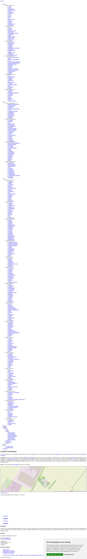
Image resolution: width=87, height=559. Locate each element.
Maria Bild (10, 401)
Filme (7, 429)
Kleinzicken (10, 227)
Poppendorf (10, 410)
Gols (9, 14)
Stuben (9, 281)
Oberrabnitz (10, 154)
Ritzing (9, 160)
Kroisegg (10, 230)
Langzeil (10, 338)
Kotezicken (10, 229)
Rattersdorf (10, 159)
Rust (9, 60)
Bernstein (10, 190)
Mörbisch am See (11, 52)
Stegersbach (10, 362)
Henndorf (10, 393)
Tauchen (10, 284)
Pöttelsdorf (10, 90)
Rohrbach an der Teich (12, 263)
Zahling (9, 424)
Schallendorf (10, 361)
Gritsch (9, 390)
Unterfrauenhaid (11, 170)
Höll (9, 215)
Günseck (10, 209)
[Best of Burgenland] (2, 1)
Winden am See (11, 38)
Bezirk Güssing (11, 438)
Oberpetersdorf (11, 152)
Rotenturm (10, 265)
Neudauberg (10, 345)
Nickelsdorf (10, 25)
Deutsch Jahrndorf (12, 10)
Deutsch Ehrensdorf (12, 308)
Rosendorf (10, 414)
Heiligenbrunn (11, 325)
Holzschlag (10, 214)
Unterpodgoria (11, 289)
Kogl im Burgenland (12, 128)
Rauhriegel (10, 258)
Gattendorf (10, 13)
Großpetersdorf (11, 208)
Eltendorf (10, 387)
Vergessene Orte (9, 441)
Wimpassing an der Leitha (13, 69)
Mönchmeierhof (11, 239)
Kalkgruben (10, 121)
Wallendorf (10, 420)
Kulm (9, 336)
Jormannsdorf (11, 217)
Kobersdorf (10, 127)
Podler (9, 255)
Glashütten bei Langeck (13, 111)
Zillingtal (10, 73)
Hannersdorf (10, 211)
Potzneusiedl (10, 31)
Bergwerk (10, 189)
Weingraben (10, 176)
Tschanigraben (11, 372)
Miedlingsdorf (11, 237)
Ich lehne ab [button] (59, 554)
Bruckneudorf (11, 9)
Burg (9, 192)
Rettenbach (10, 261)
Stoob (9, 167)
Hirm (9, 81)
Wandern (7, 443)
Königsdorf (10, 397)
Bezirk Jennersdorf (12, 439)
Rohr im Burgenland (12, 356)
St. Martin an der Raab (12, 416)
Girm (9, 110)
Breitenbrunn (10, 42)
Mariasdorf (10, 234)
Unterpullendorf (11, 174)
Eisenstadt (10, 44)
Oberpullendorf (11, 153)
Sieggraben (10, 95)
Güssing (9, 319)
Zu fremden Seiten (9, 447)
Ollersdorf (10, 350)
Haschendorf (10, 114)
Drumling (10, 196)
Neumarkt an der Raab (12, 407)
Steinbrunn (10, 66)
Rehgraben (10, 354)
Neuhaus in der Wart (12, 242)
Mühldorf (26, 457)
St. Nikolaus (10, 360)
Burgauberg (10, 306)
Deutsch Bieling (11, 307)
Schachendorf (11, 268)
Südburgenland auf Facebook (9, 551)
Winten (9, 377)
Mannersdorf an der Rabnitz (13, 143)
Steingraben (10, 364)
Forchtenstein (11, 80)
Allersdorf (10, 181)
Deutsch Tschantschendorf (13, 309)
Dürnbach (10, 197)
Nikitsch (10, 150)
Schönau (10, 271)
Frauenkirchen (11, 12)
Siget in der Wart (11, 275)
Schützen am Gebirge (12, 64)
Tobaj (9, 371)
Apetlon (9, 7)
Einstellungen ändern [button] (69, 554)
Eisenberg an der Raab (12, 386)
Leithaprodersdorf (11, 50)
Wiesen (9, 99)
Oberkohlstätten (11, 248)
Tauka (9, 417)
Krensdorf (10, 83)
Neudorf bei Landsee (12, 147)
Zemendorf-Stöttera (12, 100)
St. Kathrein (10, 279)
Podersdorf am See (12, 30)
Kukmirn (10, 335)
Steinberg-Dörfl (11, 166)
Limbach (10, 339)
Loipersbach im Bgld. (12, 84)
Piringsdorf (10, 157)
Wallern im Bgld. (11, 36)
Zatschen (32, 457)
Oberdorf (10, 246)
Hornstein (10, 46)
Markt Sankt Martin (12, 144)
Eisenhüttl (10, 312)
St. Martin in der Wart (12, 282)
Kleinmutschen (11, 123)
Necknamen (8, 440)
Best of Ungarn (6, 555)
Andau (9, 6)
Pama (9, 27)
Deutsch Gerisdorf (12, 105)
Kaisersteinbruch (11, 19)
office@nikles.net (6, 537)
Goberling (10, 204)
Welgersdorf (10, 296)
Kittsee (9, 20)
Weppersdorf (10, 177)
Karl (9, 122)
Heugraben (10, 327)
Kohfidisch (10, 228)
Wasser (4, 444)
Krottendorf (10, 333)
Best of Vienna (6, 549)
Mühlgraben (10, 405)
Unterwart (10, 291)
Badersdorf (10, 186)
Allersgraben (10, 182)
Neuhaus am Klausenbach (13, 406)
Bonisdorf (10, 381)
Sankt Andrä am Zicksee (13, 33)
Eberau (9, 310)
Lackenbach (10, 131)
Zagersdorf (10, 72)
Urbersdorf (10, 375)
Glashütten (10, 203)
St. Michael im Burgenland (13, 359)
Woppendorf (10, 300)
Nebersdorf (10, 145)
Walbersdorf (10, 98)
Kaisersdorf (10, 120)
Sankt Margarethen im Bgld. (14, 62)
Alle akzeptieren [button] (51, 554)
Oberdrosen (10, 408)
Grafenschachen (11, 205)
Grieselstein (10, 389)
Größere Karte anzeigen (5, 492)
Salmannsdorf (11, 162)
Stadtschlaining (11, 277)
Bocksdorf (10, 305)
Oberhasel (10, 247)
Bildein (9, 304)
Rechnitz (10, 259)
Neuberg (10, 344)
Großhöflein (10, 45)
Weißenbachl (10, 294)
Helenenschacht (11, 115)
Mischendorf (10, 238)
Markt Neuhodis (11, 236)
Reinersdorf (10, 355)
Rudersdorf (10, 415)
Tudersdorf (10, 374)
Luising (9, 341)
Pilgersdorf (10, 155)
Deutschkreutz (11, 106)
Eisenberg (10, 199)
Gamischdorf (10, 314)
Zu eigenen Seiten (9, 446)
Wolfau (9, 299)
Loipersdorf (10, 232)
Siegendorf (10, 65)
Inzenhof (10, 329)
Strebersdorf (10, 168)
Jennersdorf (10, 394)
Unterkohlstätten (11, 288)
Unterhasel (10, 286)
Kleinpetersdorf (11, 226)
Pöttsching (10, 91)
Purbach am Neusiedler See (13, 59)
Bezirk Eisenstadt (11, 433)
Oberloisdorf (10, 151)
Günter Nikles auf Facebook (8, 550)
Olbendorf (10, 348)
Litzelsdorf (10, 231)
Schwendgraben (11, 164)
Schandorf (10, 269)
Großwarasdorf (11, 113)
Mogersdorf (10, 403)
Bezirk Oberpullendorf (12, 436)
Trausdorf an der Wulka (13, 68)
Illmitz (9, 17)
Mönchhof (10, 21)
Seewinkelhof (11, 34)
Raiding (9, 158)
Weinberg (10, 293)
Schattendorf (10, 93)
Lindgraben (10, 138)
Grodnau (10, 206)
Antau (9, 75)
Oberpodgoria (11, 250)
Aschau (9, 185)
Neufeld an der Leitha (12, 54)
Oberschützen (11, 251)
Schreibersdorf (11, 274)
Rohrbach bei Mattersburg (13, 92)
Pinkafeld (10, 254)
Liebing (9, 137)
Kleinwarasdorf (11, 124)
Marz (9, 85)
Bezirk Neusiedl (11, 432)
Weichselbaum (11, 421)
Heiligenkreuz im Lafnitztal (13, 392)
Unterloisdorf (11, 172)
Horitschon (10, 118)
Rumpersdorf (10, 266)
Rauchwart (10, 353)
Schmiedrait (10, 270)
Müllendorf (10, 53)
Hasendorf (10, 324)
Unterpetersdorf (11, 173)
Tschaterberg (10, 285)
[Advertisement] (43, 505)
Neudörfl (10, 88)
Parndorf (10, 29)
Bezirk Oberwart (11, 437)
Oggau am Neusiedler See (13, 57)
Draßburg (10, 79)
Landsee (10, 134)
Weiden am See (11, 37)
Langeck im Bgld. (11, 135)
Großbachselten (11, 207)
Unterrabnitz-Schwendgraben (14, 175)
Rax (9, 412)
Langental (10, 136)
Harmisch (10, 212)
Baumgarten (10, 77)
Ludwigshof (10, 340)
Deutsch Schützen (11, 193)
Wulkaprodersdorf (11, 71)
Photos (25, 555)
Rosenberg (10, 358)
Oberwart (10, 252)
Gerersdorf (10, 315)
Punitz (9, 351)
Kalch (9, 395)
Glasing (9, 316)
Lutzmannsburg (11, 141)
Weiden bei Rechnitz (12, 292)
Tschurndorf (10, 169)
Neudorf (10, 22)
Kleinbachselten (11, 224)
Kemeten (10, 221)
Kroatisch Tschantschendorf (13, 332)
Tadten (9, 35)
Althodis (10, 183)
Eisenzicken (10, 200)
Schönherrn (10, 273)
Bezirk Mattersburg (12, 435)
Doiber (9, 385)
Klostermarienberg (12, 126)
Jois (9, 18)
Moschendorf (11, 343)
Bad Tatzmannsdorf (12, 188)
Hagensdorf (10, 323)
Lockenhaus (10, 139)
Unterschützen (11, 290)
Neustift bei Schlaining (12, 245)
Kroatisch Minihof (12, 130)
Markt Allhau (11, 235)
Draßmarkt (10, 107)
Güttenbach (10, 320)
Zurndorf (10, 40)
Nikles (29, 555)
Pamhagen (10, 28)
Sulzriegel (10, 278)
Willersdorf (10, 298)
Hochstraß (10, 116)
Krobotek (10, 398)
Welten (9, 422)
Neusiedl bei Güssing (12, 346)
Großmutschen (11, 112)
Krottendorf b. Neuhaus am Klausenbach (16, 399)
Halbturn (10, 15)
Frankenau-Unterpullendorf (13, 108)
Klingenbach (10, 49)
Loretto (9, 51)
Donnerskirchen (11, 43)
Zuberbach (10, 301)
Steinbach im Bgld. (12, 165)
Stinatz (9, 366)
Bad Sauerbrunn (11, 76)
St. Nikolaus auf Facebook (8, 553)
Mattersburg (10, 87)
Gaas (9, 313)
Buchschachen (11, 191)
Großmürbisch (11, 317)
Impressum (5, 448)
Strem (9, 367)
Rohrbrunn (10, 413)
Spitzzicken (10, 276)
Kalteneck (10, 220)
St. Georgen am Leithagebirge (14, 61)
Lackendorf (10, 133)
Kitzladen (10, 223)
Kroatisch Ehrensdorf (12, 331)
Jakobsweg (21, 555)
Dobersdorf (10, 384)
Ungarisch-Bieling (12, 376)
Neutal (9, 149)
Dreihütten (10, 195)
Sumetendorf (10, 370)
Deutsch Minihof (11, 382)
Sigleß (9, 96)
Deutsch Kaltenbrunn (12, 383)
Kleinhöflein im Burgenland (13, 48)
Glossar (7, 430)
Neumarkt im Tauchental (13, 243)
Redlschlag (10, 260)
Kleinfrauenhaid (11, 82)
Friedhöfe (5, 426)
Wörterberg (10, 378)
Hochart (9, 213)
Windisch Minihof (11, 423)
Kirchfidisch (10, 222)
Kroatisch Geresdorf (12, 129)
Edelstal (9, 11)
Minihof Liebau (11, 402)
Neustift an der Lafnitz (12, 244)
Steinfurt (10, 363)
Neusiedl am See (11, 23)
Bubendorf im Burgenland (13, 104)
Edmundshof (11, 458)
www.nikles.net (7, 539)
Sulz (9, 369)
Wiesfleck (10, 297)
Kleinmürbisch (11, 330)
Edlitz (9, 198)
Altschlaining (11, 184)
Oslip (9, 58)
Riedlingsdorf (11, 262)
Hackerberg (10, 322)
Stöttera (9, 97)
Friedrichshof (73, 457)
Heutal (9, 328)
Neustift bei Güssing (12, 347)
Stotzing (9, 67)
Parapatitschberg (11, 253)
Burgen (4, 425)
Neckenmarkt (11, 146)
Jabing (9, 216)
